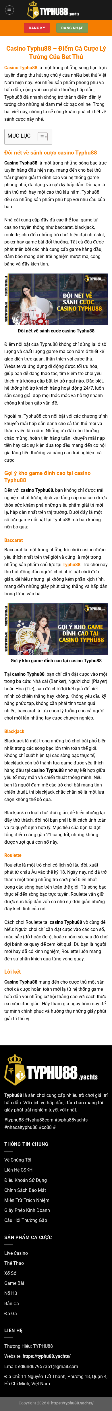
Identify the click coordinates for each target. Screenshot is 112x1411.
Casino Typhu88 (20, 67)
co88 (47, 1127)
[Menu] (9, 10)
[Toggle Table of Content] (39, 137)
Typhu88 (71, 564)
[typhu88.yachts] (56, 10)
